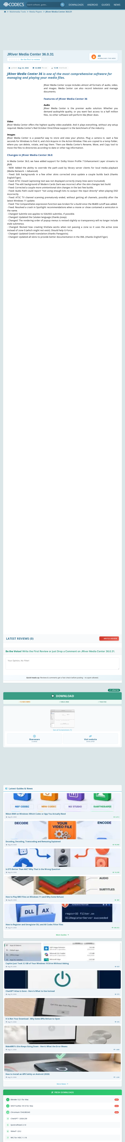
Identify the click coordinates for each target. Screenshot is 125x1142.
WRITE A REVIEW (110, 638)
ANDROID (92, 4)
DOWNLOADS (76, 4)
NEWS (117, 4)
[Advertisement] (62, 32)
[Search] (62, 4)
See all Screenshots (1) (62, 730)
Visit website (90, 739)
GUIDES (106, 4)
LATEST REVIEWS (17, 638)
